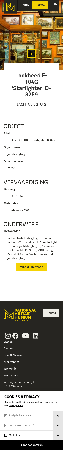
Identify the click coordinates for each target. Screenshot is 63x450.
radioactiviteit (16, 238)
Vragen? (9, 341)
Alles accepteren (32, 445)
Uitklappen (31, 53)
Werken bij (11, 368)
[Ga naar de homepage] (10, 7)
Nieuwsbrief (11, 362)
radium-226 (14, 242)
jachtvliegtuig (16, 258)
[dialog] (31, 420)
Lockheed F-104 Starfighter (41, 242)
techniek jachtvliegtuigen (23, 246)
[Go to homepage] (19, 316)
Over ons (9, 348)
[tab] (58, 416)
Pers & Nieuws (13, 355)
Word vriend (11, 375)
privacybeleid (16, 405)
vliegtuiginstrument (39, 238)
